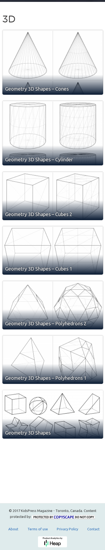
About (13, 529)
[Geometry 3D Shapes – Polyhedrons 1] (52, 359)
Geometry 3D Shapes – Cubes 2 (38, 214)
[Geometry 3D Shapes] (52, 414)
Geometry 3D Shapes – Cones (37, 88)
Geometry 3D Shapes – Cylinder (39, 159)
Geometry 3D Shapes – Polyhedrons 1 (45, 378)
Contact (93, 529)
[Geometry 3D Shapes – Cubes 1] (52, 250)
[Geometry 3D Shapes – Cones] (52, 62)
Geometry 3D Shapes (28, 432)
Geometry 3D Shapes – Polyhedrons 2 (45, 323)
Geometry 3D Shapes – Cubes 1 (38, 268)
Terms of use (37, 529)
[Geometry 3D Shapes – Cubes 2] (52, 195)
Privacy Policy (67, 529)
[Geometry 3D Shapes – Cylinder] (52, 133)
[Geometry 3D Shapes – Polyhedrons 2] (52, 305)
